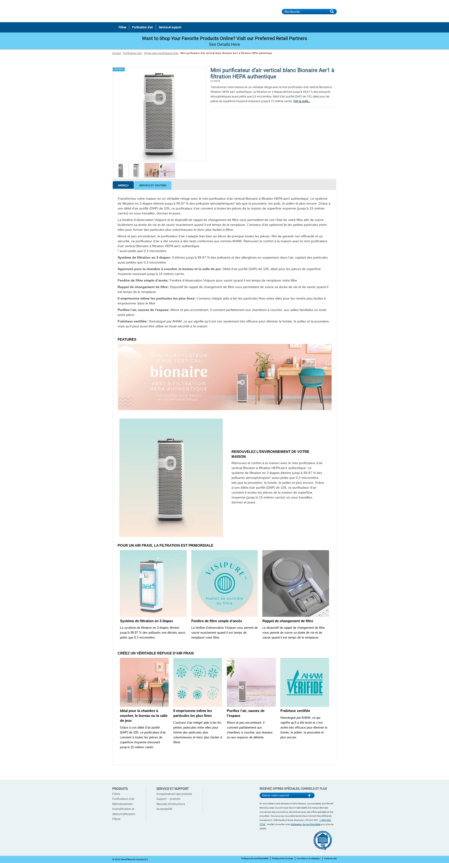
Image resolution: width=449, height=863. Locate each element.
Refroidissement (122, 804)
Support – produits (168, 799)
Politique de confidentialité (254, 858)
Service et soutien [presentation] (152, 185)
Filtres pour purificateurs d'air (161, 53)
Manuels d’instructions (170, 804)
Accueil (116, 53)
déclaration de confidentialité (305, 824)
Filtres (116, 794)
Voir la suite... (301, 101)
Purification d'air (132, 53)
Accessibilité (164, 809)
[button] (120, 177)
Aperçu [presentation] (123, 185)
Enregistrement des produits (174, 794)
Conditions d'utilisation (308, 858)
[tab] (123, 185)
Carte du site (330, 858)
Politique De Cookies (282, 858)
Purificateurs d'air (123, 799)
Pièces (116, 819)
